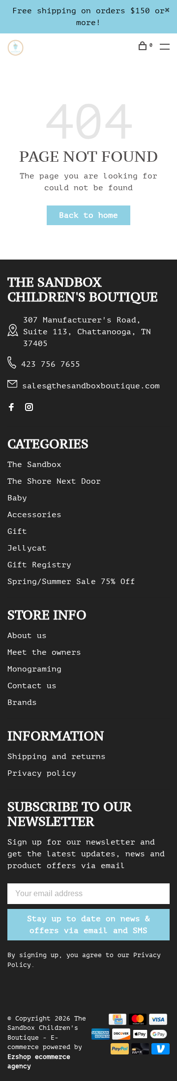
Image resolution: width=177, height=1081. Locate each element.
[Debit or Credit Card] (140, 1052)
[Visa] (158, 1022)
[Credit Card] (117, 1022)
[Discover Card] (121, 1037)
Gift (17, 531)
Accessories (34, 514)
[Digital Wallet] (150, 1037)
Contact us (32, 685)
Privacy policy (41, 773)
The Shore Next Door (54, 481)
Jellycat (27, 548)
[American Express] (100, 1037)
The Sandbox (34, 464)
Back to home (88, 215)
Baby (17, 498)
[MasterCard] (138, 1022)
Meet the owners (44, 652)
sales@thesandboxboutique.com (91, 385)
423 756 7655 (50, 364)
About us (27, 635)
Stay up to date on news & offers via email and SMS (88, 924)
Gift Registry (39, 564)
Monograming (34, 669)
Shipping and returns (56, 756)
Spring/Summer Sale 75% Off (71, 581)
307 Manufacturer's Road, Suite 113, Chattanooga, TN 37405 (87, 332)
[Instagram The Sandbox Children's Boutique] (29, 408)
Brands (22, 702)
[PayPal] (120, 1052)
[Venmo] (160, 1052)
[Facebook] (11, 408)
